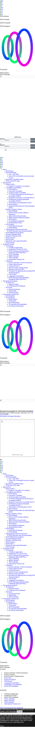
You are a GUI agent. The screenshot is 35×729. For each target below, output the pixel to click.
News (5, 169)
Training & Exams (8, 244)
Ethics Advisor (13, 204)
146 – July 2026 (14, 174)
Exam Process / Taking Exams (18, 267)
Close (2, 726)
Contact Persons (14, 266)
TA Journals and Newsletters (18, 304)
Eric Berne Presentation (16, 306)
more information (11, 711)
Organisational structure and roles (16, 229)
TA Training (9, 246)
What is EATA (10, 184)
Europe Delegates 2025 (13, 234)
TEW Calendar (13, 257)
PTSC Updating (14, 254)
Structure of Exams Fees (13, 236)
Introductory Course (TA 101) (18, 249)
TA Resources (10, 297)
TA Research (10, 282)
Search (2, 139)
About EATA (7, 183)
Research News (14, 284)
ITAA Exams (12, 274)
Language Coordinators (16, 276)
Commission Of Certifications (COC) (20, 202)
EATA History (10, 224)
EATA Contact (10, 242)
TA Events (9, 287)
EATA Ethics (13, 219)
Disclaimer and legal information (10, 416)
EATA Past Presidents (16, 226)
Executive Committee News (14, 179)
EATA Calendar (13, 292)
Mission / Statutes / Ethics (14, 209)
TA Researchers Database (17, 286)
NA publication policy (15, 222)
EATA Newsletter (11, 172)
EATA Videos (13, 299)
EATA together (10, 296)
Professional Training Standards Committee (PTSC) (19, 200)
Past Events (12, 291)
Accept (19, 711)
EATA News (9, 171)
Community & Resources (11, 294)
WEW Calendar (14, 256)
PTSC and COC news (13, 181)
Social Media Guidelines (16, 221)
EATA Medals (13, 227)
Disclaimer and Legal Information (16, 241)
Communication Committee (17, 193)
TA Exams (9, 261)
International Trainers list (16, 259)
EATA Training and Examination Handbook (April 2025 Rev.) (19, 251)
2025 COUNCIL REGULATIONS (19, 217)
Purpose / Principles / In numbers (19, 186)
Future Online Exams (15, 264)
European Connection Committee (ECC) (21, 197)
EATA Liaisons (10, 238)
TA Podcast (12, 301)
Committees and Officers (13, 188)
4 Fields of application (16, 247)
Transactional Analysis (10, 281)
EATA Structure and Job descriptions (20, 231)
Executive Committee (15, 191)
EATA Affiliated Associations (15, 232)
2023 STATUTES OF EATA (17, 216)
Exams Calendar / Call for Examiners (20, 262)
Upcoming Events (14, 289)
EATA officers (13, 189)
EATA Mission (13, 211)
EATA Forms (10, 239)
